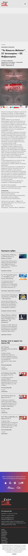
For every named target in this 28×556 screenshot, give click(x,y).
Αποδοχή (14, 554)
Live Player (4, 531)
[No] (26, 550)
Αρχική (3, 529)
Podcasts (3, 535)
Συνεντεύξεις (4, 539)
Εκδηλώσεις (4, 47)
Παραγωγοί (4, 540)
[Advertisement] (14, 28)
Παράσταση (11, 47)
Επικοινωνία (4, 543)
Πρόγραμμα (4, 532)
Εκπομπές (3, 537)
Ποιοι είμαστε (4, 542)
